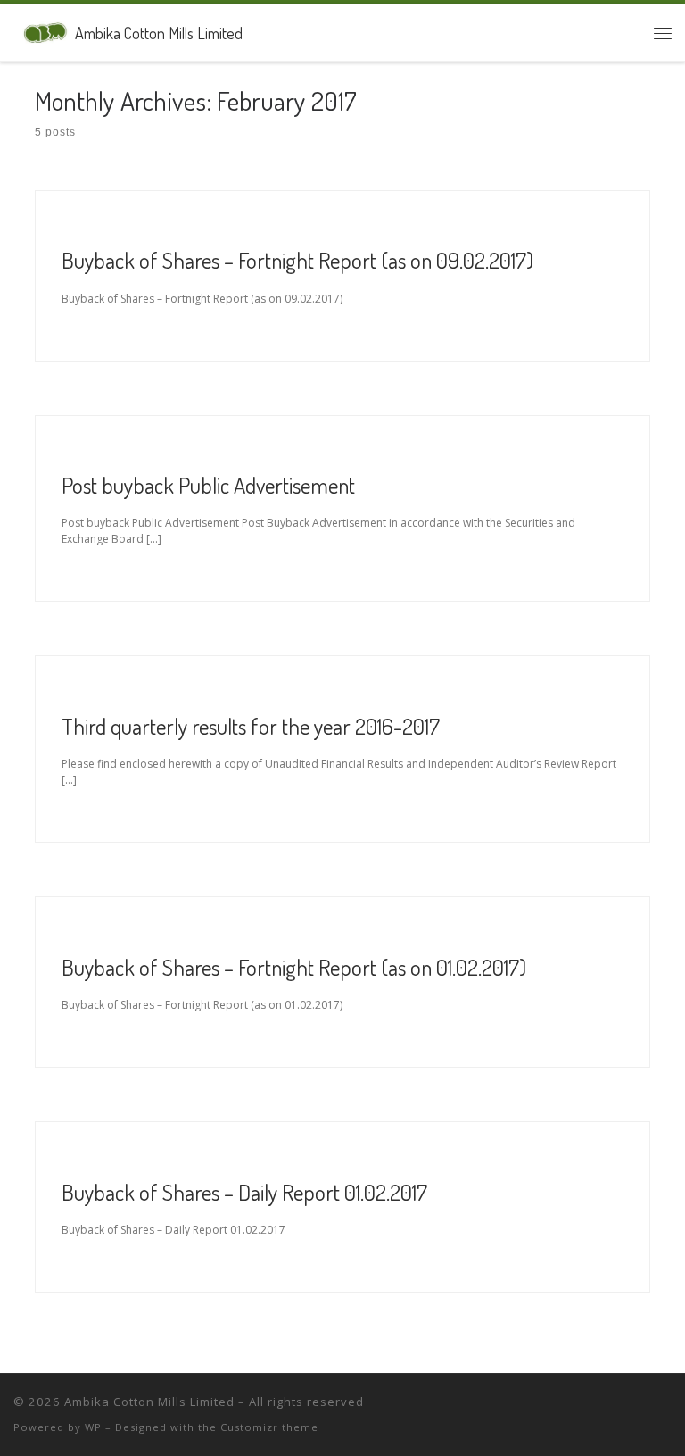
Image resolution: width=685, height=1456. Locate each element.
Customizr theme (269, 1427)
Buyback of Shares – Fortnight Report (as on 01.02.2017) (294, 967)
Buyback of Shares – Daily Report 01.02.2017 (244, 1191)
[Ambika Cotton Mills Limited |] (41, 30)
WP (93, 1427)
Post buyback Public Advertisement (208, 484)
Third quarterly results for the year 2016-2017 (251, 725)
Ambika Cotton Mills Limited (149, 1402)
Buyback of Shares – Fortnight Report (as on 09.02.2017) (297, 259)
